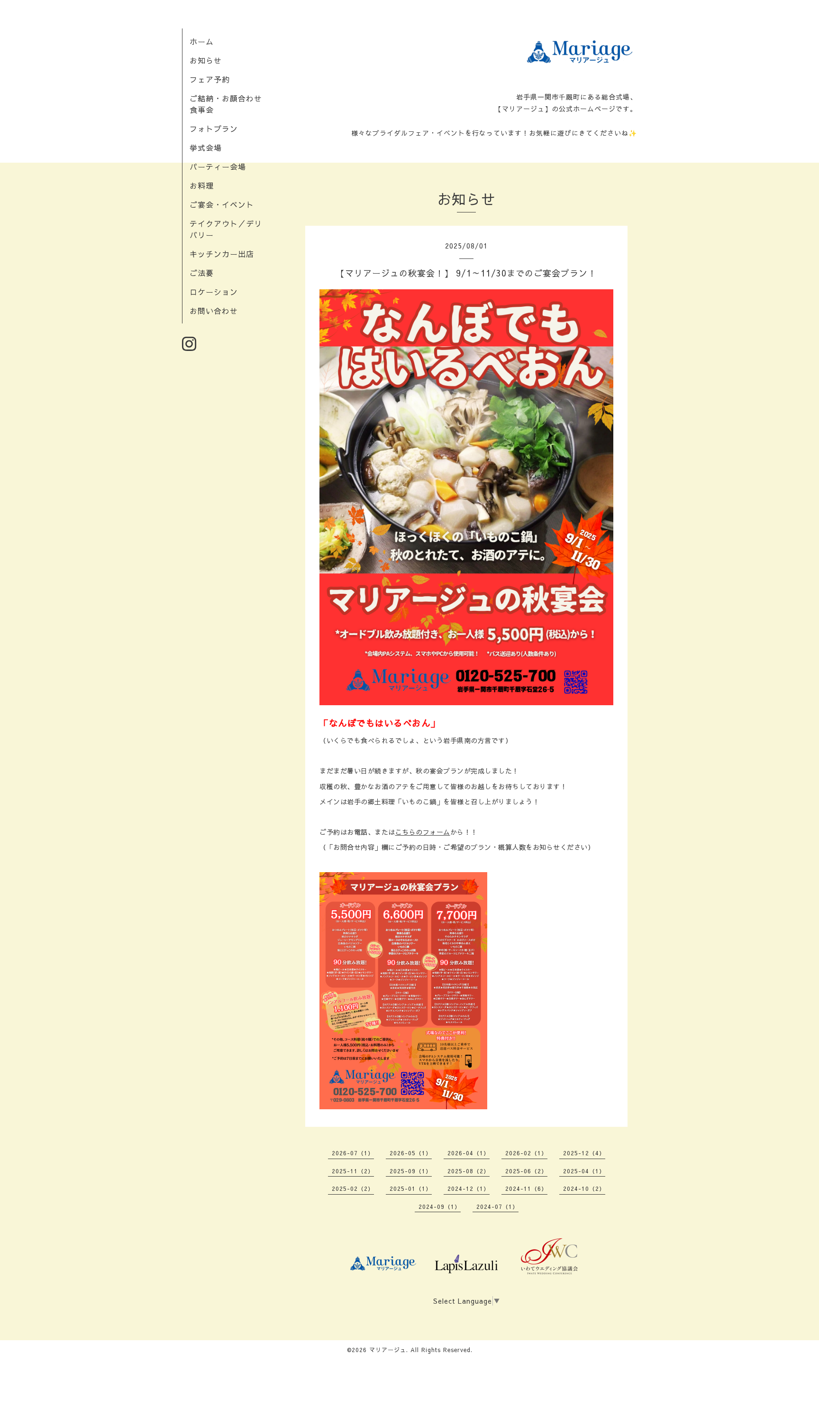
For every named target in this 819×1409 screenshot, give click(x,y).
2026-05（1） (411, 1153)
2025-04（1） (584, 1171)
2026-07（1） (353, 1153)
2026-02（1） (526, 1153)
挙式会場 (206, 147)
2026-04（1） (468, 1153)
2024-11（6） (526, 1188)
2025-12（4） (584, 1153)
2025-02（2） (353, 1188)
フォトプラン (214, 128)
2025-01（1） (411, 1188)
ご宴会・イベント (222, 204)
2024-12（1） (468, 1188)
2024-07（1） (497, 1206)
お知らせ (206, 60)
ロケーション (214, 291)
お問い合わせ (214, 310)
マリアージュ (387, 1350)
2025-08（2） (468, 1171)
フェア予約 (210, 79)
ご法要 (202, 272)
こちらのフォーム (422, 832)
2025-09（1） (411, 1171)
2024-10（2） (584, 1188)
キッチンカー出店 (222, 254)
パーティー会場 (218, 166)
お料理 (202, 185)
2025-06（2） (526, 1171)
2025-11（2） (353, 1171)
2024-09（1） (440, 1206)
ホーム (202, 41)
